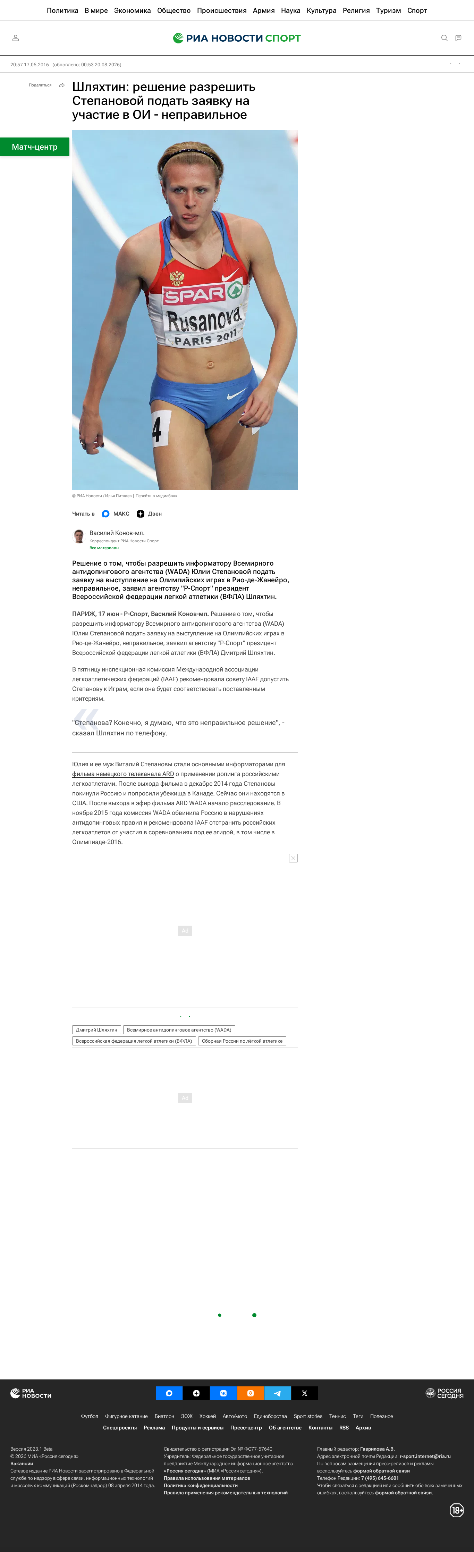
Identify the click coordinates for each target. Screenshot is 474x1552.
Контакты (320, 1428)
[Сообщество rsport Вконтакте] (223, 1393)
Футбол (89, 1416)
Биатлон (164, 1416)
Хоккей (208, 1416)
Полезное (381, 1416)
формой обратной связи (381, 1471)
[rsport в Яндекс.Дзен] (196, 1393)
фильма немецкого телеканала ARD (123, 773)
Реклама (154, 1428)
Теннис (337, 1416)
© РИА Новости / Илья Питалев (102, 495)
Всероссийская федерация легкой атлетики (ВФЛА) (134, 1041)
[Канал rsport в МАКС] (169, 1393)
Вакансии (21, 1463)
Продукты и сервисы (197, 1428)
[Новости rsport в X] (304, 1393)
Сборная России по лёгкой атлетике (242, 1041)
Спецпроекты (120, 1428)
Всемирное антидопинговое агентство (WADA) (179, 1030)
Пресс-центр (246, 1428)
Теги (358, 1416)
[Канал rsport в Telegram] (277, 1393)
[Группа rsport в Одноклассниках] (250, 1393)
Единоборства (270, 1416)
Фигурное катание (126, 1416)
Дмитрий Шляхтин (96, 1030)
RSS (344, 1428)
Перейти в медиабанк (156, 495)
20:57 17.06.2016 (29, 64)
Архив (363, 1428)
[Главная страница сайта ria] (213, 38)
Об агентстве (285, 1428)
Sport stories (308, 1416)
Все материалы (104, 547)
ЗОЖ (187, 1416)
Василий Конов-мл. (117, 532)
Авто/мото (235, 1416)
